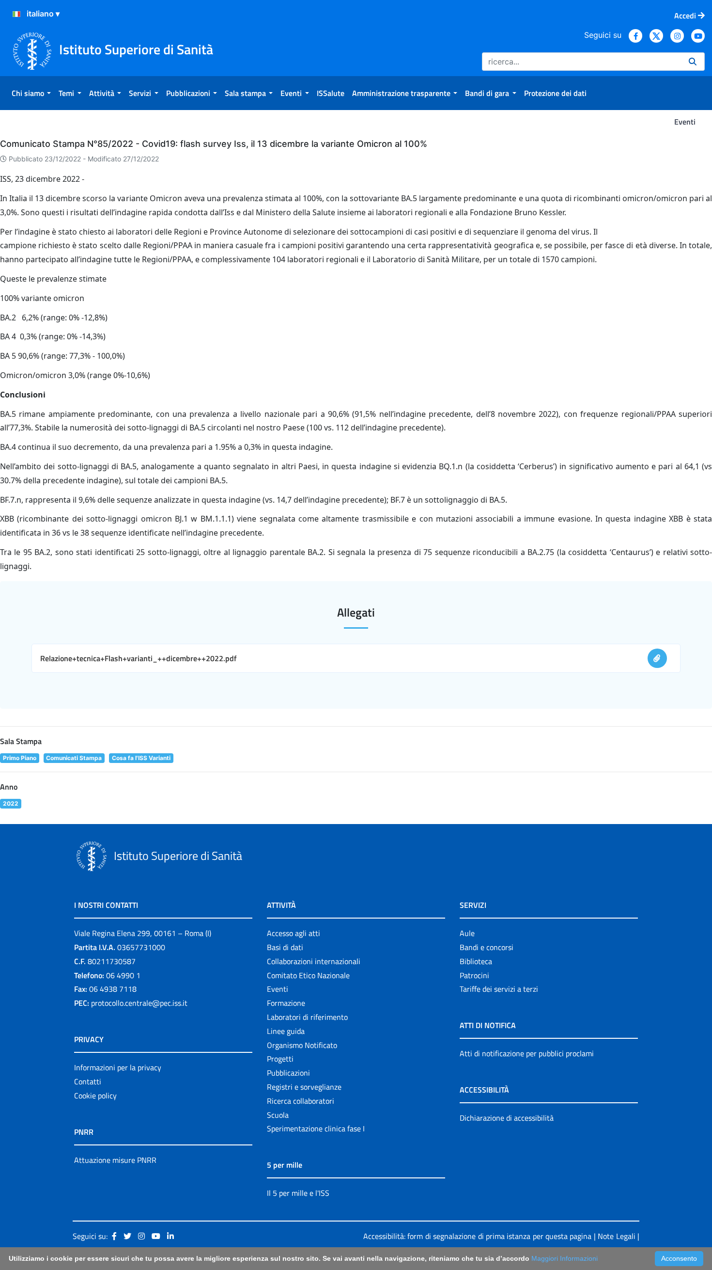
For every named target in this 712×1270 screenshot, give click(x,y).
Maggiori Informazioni (564, 1258)
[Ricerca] (692, 61)
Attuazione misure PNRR (115, 1160)
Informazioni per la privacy (117, 1067)
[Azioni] (16, 14)
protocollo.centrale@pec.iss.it (139, 1003)
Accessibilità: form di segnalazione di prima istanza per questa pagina (477, 1236)
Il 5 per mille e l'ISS (298, 1193)
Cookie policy (95, 1095)
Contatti (87, 1081)
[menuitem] (31, 93)
